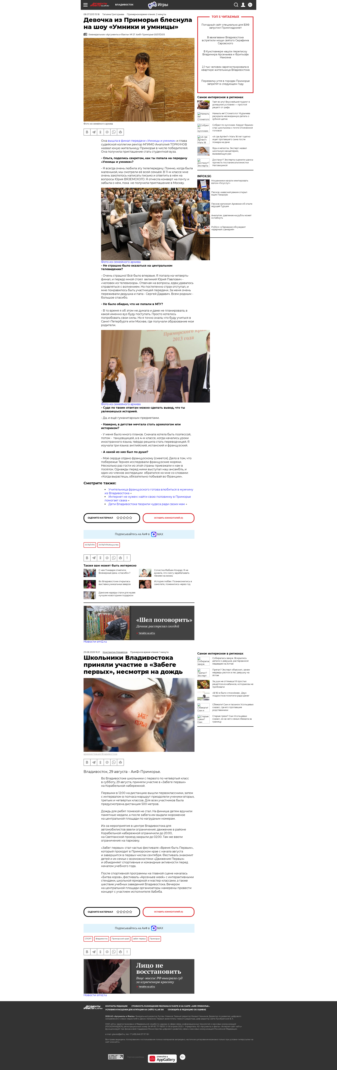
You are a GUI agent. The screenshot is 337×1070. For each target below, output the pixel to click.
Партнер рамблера (135, 1057)
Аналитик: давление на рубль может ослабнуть (231, 216)
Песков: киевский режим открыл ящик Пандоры (229, 193)
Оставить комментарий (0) (168, 518)
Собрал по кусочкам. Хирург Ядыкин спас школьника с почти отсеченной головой (232, 128)
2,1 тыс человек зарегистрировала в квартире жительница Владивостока (225, 68)
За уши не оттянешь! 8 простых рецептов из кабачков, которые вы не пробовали (232, 684)
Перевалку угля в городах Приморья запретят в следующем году (225, 83)
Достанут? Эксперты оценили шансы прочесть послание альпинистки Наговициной (232, 162)
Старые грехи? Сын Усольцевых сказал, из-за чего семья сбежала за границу (232, 719)
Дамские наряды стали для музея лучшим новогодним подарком (117, 594)
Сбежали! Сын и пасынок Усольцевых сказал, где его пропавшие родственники (232, 707)
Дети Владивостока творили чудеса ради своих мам (146, 504)
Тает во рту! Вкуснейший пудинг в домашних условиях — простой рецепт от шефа (231, 104)
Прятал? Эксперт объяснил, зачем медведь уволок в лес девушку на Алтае (231, 672)
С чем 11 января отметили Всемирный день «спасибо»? (114, 571)
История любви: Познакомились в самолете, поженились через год (173, 582)
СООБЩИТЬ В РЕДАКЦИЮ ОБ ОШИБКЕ (187, 1010)
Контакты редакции (116, 1006)
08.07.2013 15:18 (92, 14)
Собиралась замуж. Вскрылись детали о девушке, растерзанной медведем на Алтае (230, 661)
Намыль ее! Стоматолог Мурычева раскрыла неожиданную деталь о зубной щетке (231, 116)
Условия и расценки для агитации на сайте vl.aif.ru (134, 1010)
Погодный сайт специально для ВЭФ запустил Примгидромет (225, 26)
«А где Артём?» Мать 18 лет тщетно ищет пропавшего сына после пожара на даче (231, 139)
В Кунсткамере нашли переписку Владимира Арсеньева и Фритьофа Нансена (225, 54)
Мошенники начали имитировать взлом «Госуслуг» (229, 181)
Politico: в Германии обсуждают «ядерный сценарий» (228, 228)
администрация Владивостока (100, 754)
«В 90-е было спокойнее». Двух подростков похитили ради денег (230, 694)
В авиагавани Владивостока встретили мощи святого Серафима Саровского (225, 40)
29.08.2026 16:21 (92, 652)
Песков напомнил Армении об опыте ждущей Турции (231, 205)
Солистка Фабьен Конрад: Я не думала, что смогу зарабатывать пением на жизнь (171, 573)
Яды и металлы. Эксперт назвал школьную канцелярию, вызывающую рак (229, 151)
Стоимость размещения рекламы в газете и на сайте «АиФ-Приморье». (170, 1006)
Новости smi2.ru (95, 641)
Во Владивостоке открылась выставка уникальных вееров (115, 582)
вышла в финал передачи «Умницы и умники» (142, 140)
